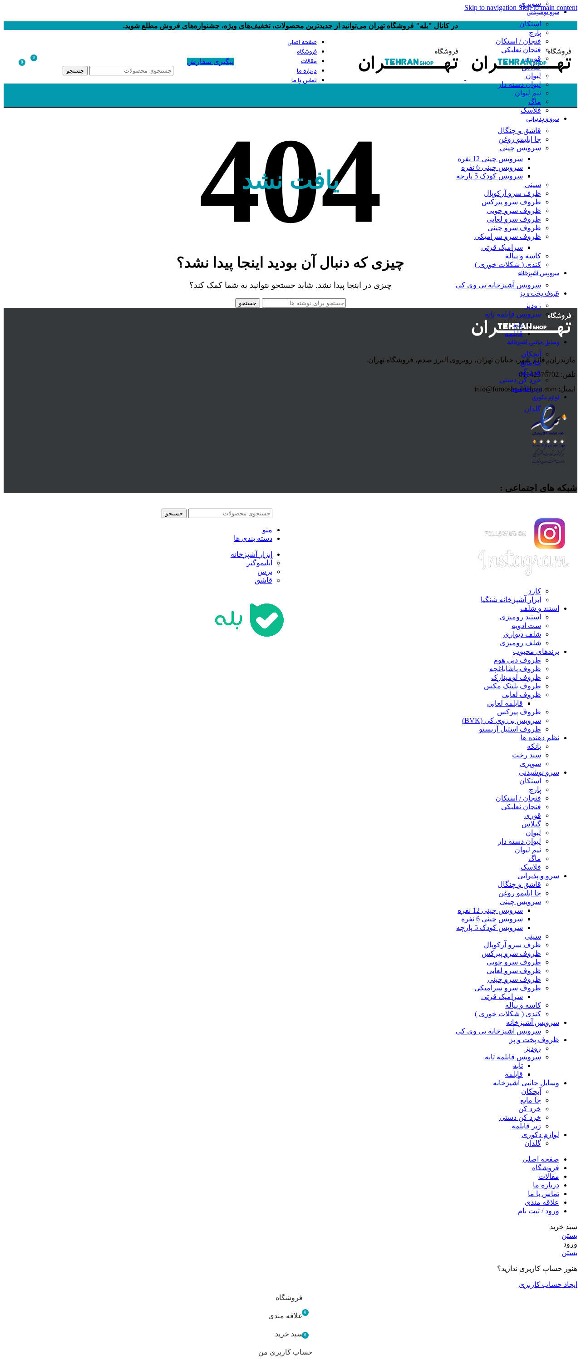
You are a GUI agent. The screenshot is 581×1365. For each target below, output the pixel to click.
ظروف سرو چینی (514, 228)
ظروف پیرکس (519, 712)
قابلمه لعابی (505, 703)
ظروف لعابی (521, 694)
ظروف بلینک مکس (512, 686)
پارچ (535, 32)
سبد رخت (526, 755)
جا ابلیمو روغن (519, 139)
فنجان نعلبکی (521, 807)
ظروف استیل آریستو (510, 729)
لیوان (533, 832)
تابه (518, 325)
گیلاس (531, 824)
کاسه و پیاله (523, 256)
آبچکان (531, 354)
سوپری (530, 763)
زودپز (533, 305)
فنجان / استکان (518, 798)
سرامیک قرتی (502, 247)
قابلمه (514, 333)
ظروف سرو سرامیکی (507, 236)
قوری (532, 815)
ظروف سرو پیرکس (511, 202)
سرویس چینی (520, 148)
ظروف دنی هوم (517, 660)
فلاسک (531, 110)
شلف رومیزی (520, 643)
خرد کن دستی (520, 380)
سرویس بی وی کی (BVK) (501, 720)
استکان (530, 24)
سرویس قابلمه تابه (513, 314)
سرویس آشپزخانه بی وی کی (498, 285)
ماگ (534, 101)
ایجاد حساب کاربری (548, 1284)
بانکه (534, 746)
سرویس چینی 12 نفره (490, 159)
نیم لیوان (528, 93)
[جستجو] (118, 57)
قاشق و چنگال (519, 130)
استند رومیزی (520, 617)
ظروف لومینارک (516, 677)
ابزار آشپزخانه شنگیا (511, 599)
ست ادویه (526, 625)
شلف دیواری (522, 634)
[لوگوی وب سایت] (520, 77)
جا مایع (530, 362)
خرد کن (529, 371)
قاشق (263, 580)
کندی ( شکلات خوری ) (508, 264)
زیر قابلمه (526, 388)
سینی (533, 184)
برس (264, 571)
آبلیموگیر (259, 563)
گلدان (532, 409)
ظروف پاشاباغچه (515, 669)
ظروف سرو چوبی (514, 210)
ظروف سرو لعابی (514, 219)
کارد (534, 591)
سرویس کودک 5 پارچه (489, 176)
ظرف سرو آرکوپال (512, 193)
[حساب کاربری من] (54, 61)
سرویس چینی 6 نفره (492, 167)
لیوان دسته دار (519, 84)
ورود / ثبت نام (538, 1211)
